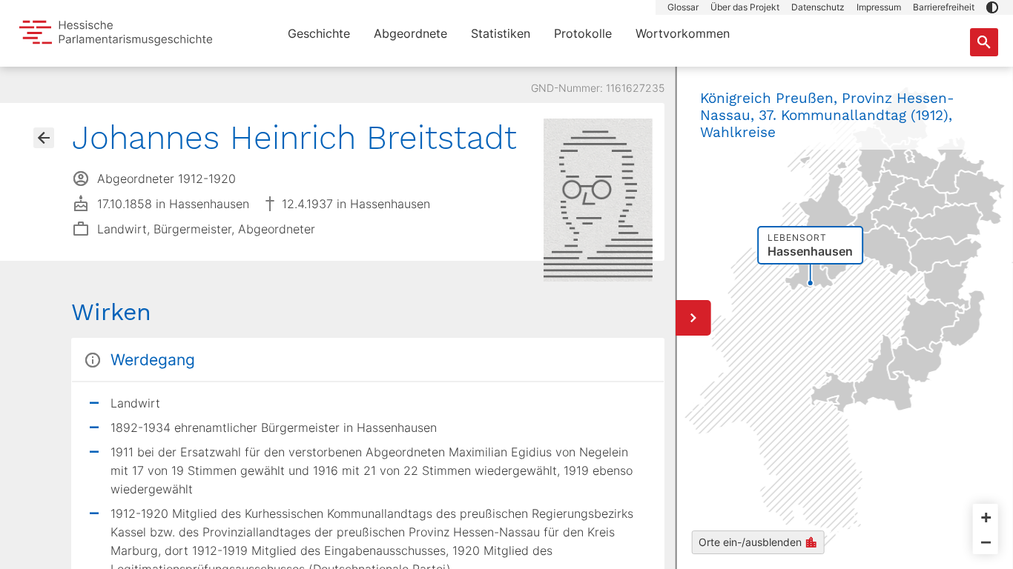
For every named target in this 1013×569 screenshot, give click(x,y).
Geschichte (319, 33)
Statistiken (500, 33)
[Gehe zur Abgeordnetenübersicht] (43, 137)
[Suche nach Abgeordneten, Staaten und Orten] (984, 42)
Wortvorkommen (683, 33)
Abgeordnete (410, 33)
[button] (992, 7)
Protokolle (583, 33)
